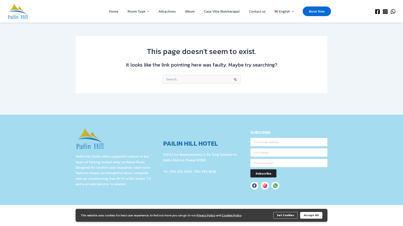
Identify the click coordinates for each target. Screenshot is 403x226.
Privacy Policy (205, 215)
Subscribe (263, 173)
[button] (147, 11)
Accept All (311, 215)
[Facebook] (377, 11)
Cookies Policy (232, 215)
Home (113, 11)
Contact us (257, 11)
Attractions (167, 11)
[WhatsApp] (393, 11)
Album (190, 11)
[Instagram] (385, 11)
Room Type (136, 11)
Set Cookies (285, 215)
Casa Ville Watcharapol (222, 11)
